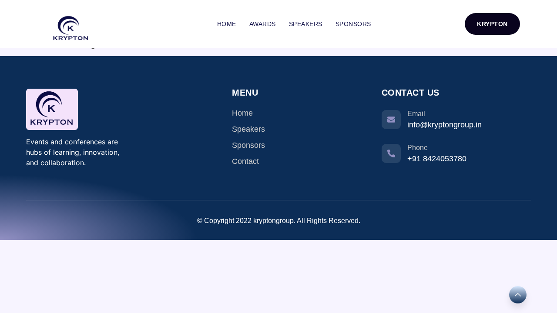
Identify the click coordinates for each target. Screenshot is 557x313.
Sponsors (353, 23)
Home (226, 23)
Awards (262, 23)
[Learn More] (518, 294)
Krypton (492, 23)
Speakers (305, 23)
